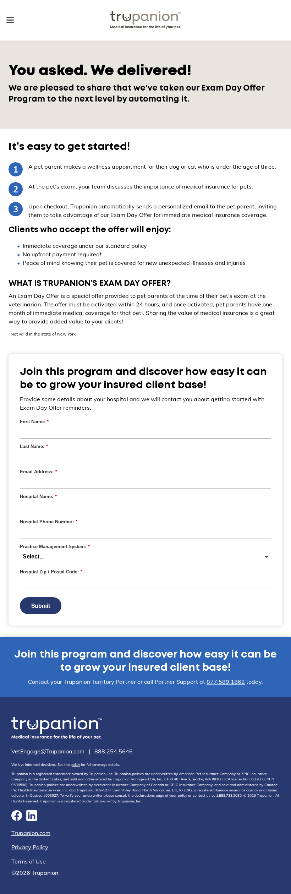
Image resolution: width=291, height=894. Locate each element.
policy (75, 764)
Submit (40, 605)
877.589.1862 (226, 681)
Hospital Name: (37, 496)
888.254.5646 (113, 751)
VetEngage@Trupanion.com (47, 751)
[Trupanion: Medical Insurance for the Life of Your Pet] (56, 729)
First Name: (34, 421)
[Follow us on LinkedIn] (31, 816)
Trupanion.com (30, 832)
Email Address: (37, 471)
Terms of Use (28, 861)
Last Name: (34, 446)
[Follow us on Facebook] (16, 816)
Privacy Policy (29, 847)
